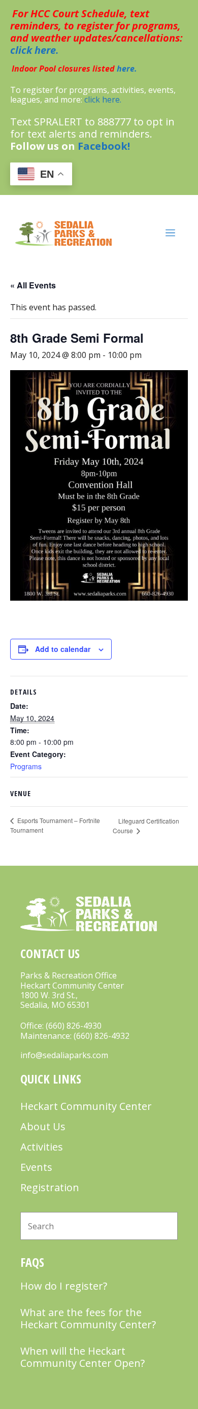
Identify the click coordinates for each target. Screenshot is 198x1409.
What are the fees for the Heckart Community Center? (88, 1318)
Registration (49, 1187)
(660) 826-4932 (101, 1035)
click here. (34, 50)
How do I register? (63, 1286)
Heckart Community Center (86, 1106)
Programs (26, 766)
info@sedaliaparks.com (64, 1055)
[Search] (163, 1226)
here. (127, 68)
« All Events (33, 285)
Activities (41, 1147)
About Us (42, 1126)
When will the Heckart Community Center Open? (82, 1357)
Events (36, 1167)
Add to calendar (62, 649)
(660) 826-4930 (74, 1025)
